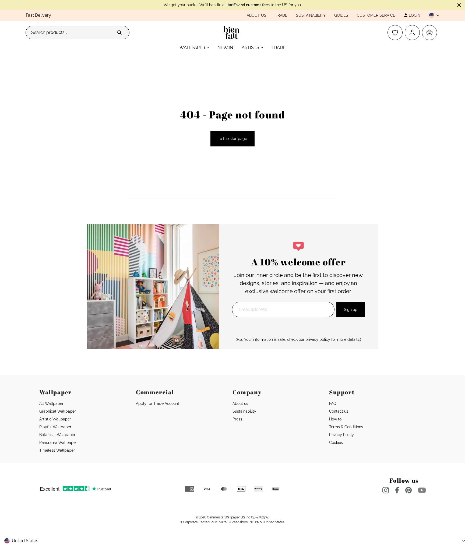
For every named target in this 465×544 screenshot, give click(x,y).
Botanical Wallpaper (57, 435)
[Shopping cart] (429, 32)
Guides (341, 15)
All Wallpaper (51, 403)
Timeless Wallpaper (57, 450)
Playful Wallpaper (55, 427)
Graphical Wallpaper (57, 411)
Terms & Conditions (346, 427)
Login (414, 15)
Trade (281, 15)
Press (237, 419)
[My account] (412, 32)
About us (256, 15)
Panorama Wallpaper (58, 442)
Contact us (338, 411)
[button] (432, 15)
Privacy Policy (341, 435)
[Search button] (119, 32)
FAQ (332, 403)
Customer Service (376, 15)
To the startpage (232, 138)
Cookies (336, 442)
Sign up (350, 309)
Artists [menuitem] (250, 47)
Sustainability (311, 15)
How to (335, 419)
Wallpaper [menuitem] (192, 47)
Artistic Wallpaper (55, 419)
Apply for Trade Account (157, 403)
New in (225, 47)
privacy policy (317, 339)
